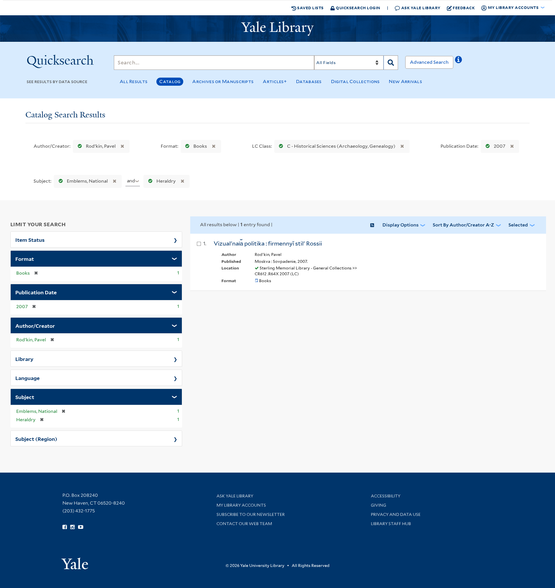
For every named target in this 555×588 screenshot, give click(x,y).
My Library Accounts (241, 505)
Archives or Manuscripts (223, 81)
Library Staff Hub (391, 523)
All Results (133, 81)
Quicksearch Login (357, 7)
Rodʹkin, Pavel (100, 146)
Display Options (400, 225)
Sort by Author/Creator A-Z (463, 225)
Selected (518, 225)
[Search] (391, 62)
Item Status (30, 239)
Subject (24, 396)
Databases (309, 81)
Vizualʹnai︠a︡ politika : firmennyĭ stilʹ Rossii (268, 243)
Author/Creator (35, 325)
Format (24, 258)
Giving (378, 505)
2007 (499, 146)
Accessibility (385, 496)
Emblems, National (87, 181)
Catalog (169, 81)
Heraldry (166, 181)
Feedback (464, 7)
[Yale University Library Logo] (277, 28)
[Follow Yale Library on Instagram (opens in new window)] (72, 527)
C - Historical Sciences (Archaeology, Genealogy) (341, 146)
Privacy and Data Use (396, 514)
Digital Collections (355, 81)
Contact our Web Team (244, 523)
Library (24, 358)
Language (27, 377)
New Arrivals (405, 81)
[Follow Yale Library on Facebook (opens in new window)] (64, 527)
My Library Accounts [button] (513, 7)
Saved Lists (310, 7)
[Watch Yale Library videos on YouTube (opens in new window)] (80, 527)
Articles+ (275, 81)
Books (200, 146)
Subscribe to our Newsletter (251, 514)
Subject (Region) (36, 438)
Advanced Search (429, 62)
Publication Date (36, 292)
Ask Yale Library (420, 7)
